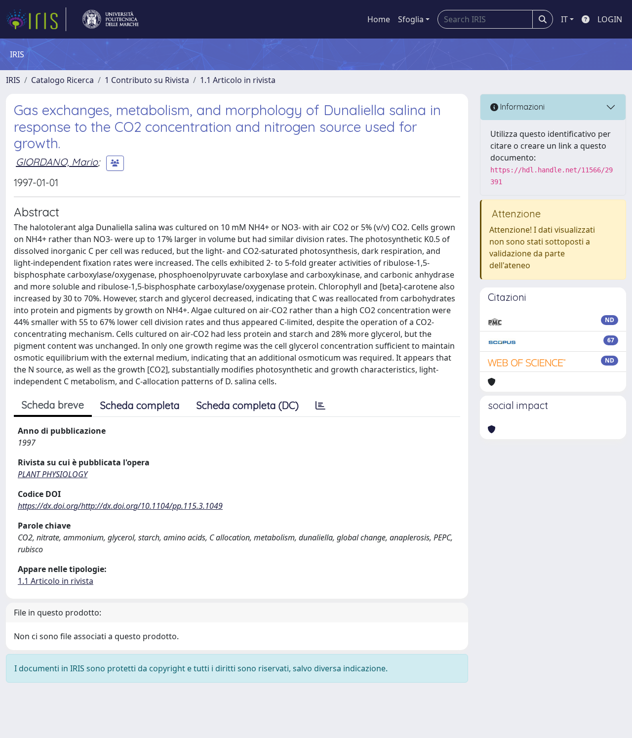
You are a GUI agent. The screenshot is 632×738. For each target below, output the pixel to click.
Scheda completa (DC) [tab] (248, 405)
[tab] (320, 405)
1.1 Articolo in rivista (238, 80)
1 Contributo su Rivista (147, 80)
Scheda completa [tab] (140, 405)
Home (378, 19)
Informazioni (521, 107)
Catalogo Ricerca (62, 80)
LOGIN (609, 19)
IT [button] (564, 19)
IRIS (13, 80)
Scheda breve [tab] (53, 405)
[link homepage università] (110, 19)
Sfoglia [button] (411, 19)
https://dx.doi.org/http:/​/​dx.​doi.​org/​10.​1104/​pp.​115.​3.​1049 (120, 505)
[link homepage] (36, 19)
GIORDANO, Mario (57, 162)
